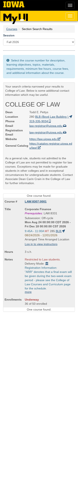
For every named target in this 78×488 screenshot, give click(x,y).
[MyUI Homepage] (15, 17)
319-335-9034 (39, 121)
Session (9, 35)
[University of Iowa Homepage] (13, 4)
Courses (11, 29)
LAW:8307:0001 (36, 201)
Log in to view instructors (41, 244)
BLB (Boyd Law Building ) (52, 116)
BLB (59, 231)
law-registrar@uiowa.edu (46, 125)
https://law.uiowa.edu (43, 139)
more (28, 292)
